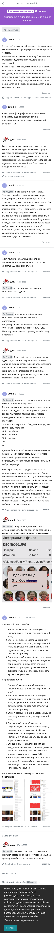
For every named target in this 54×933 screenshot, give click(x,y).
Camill (9, 288)
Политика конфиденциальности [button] (21, 920)
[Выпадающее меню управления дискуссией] (51, 3)
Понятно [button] (10, 928)
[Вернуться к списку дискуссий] (3, 3)
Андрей (10, 191)
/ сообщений (26, 3)
